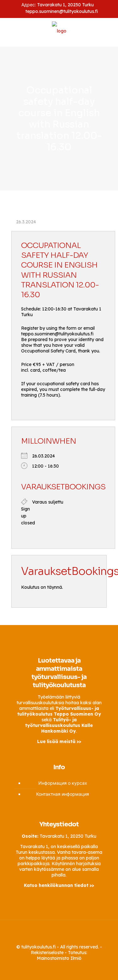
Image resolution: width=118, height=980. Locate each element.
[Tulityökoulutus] (59, 30)
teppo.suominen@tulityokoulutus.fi (61, 11)
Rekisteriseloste (47, 952)
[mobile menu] (109, 32)
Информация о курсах (62, 783)
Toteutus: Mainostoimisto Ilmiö (62, 955)
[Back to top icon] (59, 933)
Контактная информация (62, 794)
